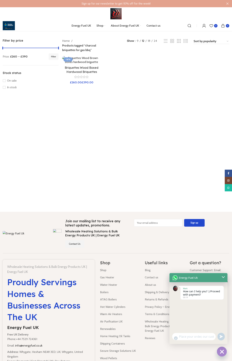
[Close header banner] (227, 3)
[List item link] (120, 270)
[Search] (189, 25)
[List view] (166, 41)
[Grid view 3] (179, 41)
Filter (53, 56)
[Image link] (13, 233)
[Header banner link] (110, 3)
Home (66, 41)
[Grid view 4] (185, 41)
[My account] (204, 25)
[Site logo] (116, 13)
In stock (12, 87)
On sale (12, 80)
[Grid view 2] (172, 41)
